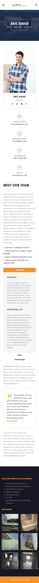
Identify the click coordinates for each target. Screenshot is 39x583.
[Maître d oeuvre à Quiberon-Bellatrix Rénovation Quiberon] (19, 5)
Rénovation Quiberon (15, 489)
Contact (9, 497)
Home (9, 27)
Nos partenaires (12, 495)
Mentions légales (13, 492)
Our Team (18, 27)
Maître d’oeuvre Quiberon (16, 483)
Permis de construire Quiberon (18, 486)
